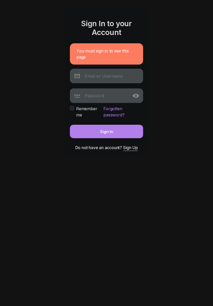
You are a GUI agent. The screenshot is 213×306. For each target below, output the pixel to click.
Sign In (106, 131)
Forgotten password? (113, 111)
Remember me (86, 111)
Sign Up (130, 147)
